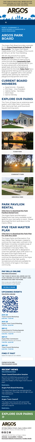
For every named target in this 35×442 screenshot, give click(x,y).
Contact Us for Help (8, 362)
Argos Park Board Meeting (12, 388)
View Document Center (9, 364)
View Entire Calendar (8, 294)
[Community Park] (17, 163)
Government (12, 27)
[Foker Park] (17, 141)
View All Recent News (9, 371)
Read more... (6, 385)
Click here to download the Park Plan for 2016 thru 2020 (17, 235)
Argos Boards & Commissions (13, 29)
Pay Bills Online (9, 287)
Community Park (23, 61)
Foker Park (24, 69)
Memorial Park (8, 58)
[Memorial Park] (17, 186)
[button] (5, 22)
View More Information (9, 273)
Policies (20, 437)
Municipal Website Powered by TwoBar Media (16, 438)
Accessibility (12, 437)
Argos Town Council (10, 399)
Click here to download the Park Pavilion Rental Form (15, 212)
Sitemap (4, 437)
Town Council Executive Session (15, 374)
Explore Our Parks (17, 414)
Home (4, 27)
